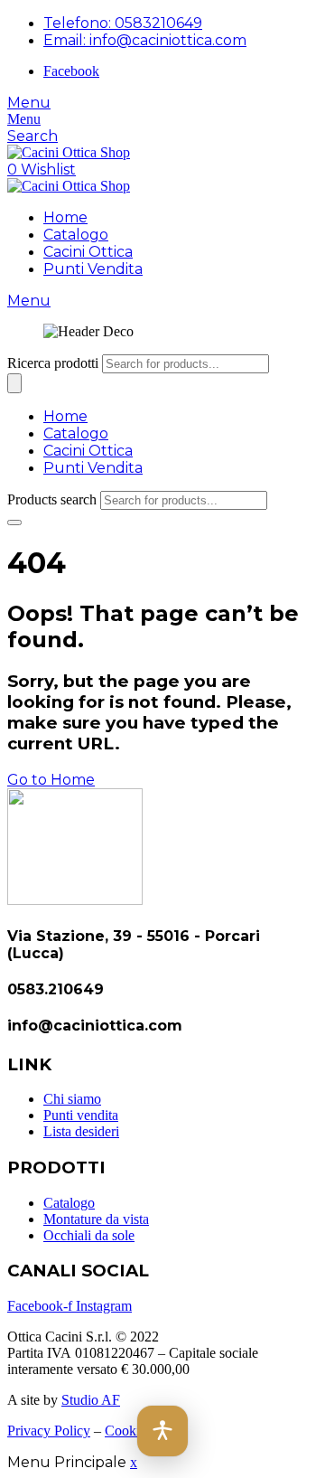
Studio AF (90, 1399)
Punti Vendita (93, 269)
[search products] (14, 522)
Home (65, 217)
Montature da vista (96, 1219)
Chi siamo (72, 1098)
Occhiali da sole (89, 1235)
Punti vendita (80, 1115)
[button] (162, 1431)
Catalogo (75, 234)
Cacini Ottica (88, 251)
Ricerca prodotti (52, 363)
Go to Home (51, 779)
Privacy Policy (48, 1430)
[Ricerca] (14, 383)
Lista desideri (81, 1131)
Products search (52, 499)
